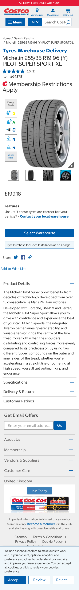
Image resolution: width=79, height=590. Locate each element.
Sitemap (21, 537)
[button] (68, 22)
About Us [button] (12, 439)
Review (39, 579)
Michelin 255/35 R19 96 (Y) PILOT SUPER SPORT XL (40, 42)
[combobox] (35, 22)
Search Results (24, 38)
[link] (15, 257)
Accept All (16, 579)
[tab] (39, 439)
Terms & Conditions (48, 537)
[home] (16, 11)
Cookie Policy (52, 541)
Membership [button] (15, 449)
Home (7, 38)
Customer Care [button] (17, 470)
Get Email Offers (21, 415)
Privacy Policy (25, 541)
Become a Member (41, 524)
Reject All (64, 579)
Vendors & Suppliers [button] (21, 460)
